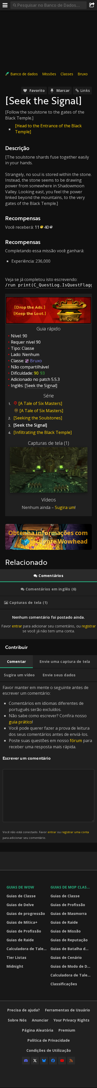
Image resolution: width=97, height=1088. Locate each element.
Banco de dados (24, 73)
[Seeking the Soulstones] (37, 418)
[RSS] (71, 1060)
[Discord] (26, 1060)
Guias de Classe (21, 895)
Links (85, 90)
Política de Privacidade (48, 1040)
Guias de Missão (65, 931)
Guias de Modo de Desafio (71, 966)
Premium (66, 1030)
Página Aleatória (37, 1030)
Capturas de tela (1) (48, 443)
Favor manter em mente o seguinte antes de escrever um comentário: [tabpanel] (47, 762)
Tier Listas (16, 957)
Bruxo (83, 73)
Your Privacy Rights (71, 1020)
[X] (35, 1060)
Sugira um (65, 507)
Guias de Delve (20, 904)
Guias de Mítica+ (22, 922)
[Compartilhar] (92, 5)
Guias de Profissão (23, 931)
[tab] (48, 575)
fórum (76, 740)
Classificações (63, 983)
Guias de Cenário (66, 957)
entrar (17, 626)
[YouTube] (62, 1060)
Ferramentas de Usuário (67, 1010)
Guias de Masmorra (68, 913)
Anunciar (40, 1020)
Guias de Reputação (69, 939)
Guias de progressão (25, 913)
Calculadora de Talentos (27, 948)
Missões (49, 73)
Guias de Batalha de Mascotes (71, 948)
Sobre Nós (17, 1020)
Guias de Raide (20, 939)
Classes (67, 73)
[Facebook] (53, 1060)
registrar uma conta (75, 832)
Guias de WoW (20, 887)
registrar (89, 626)
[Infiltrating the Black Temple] (42, 432)
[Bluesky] (44, 1060)
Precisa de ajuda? (23, 1010)
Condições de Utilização (48, 1050)
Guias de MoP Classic (71, 887)
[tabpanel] (48, 624)
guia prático (20, 722)
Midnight (14, 966)
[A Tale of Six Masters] (40, 403)
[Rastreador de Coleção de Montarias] (48, 537)
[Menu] (5, 5)
